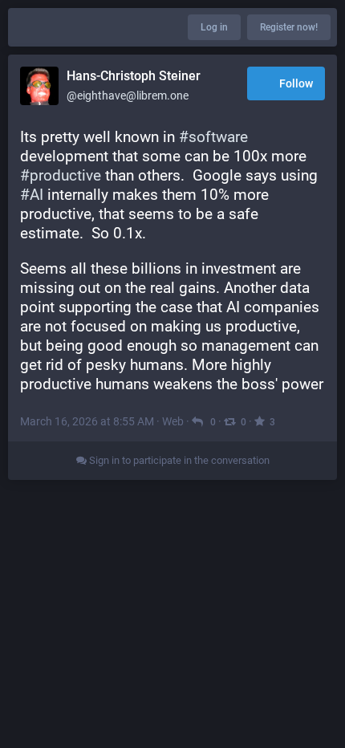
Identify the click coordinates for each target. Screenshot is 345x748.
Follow (296, 83)
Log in (214, 27)
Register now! (289, 27)
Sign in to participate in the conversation (178, 460)
